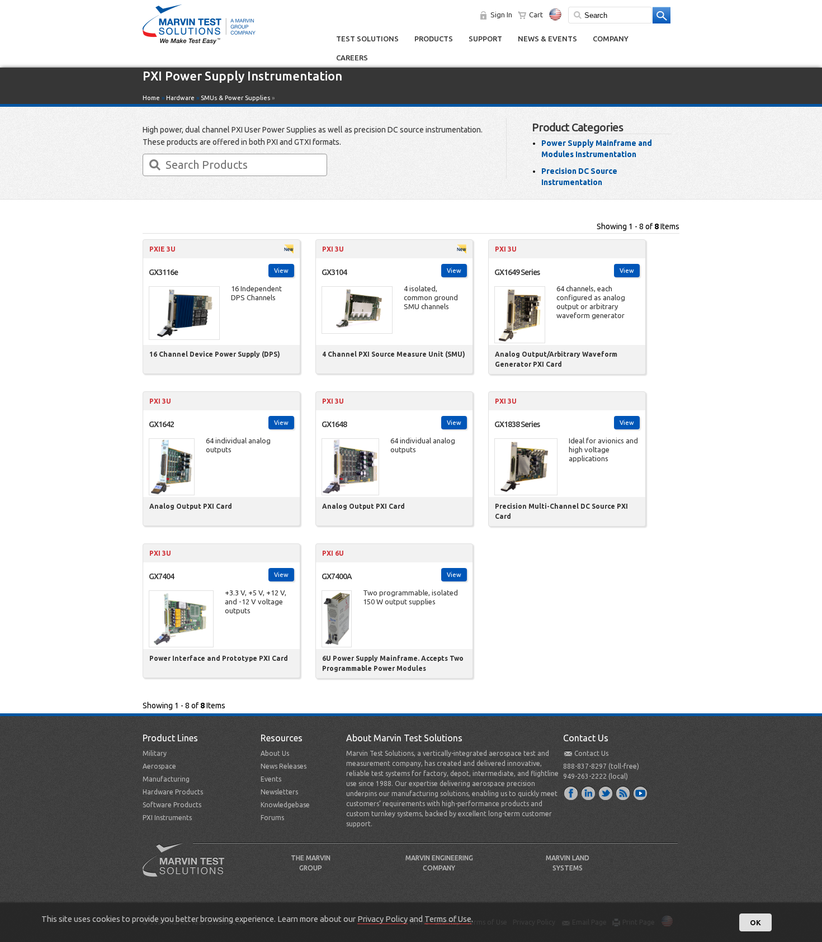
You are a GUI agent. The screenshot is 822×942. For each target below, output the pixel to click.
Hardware (180, 97)
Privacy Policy (382, 919)
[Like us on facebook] (571, 792)
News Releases (283, 766)
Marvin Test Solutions (188, 868)
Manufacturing (166, 779)
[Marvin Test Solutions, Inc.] (199, 45)
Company (611, 38)
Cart (536, 14)
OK (755, 922)
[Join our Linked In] (588, 792)
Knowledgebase (285, 804)
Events (271, 779)
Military (155, 753)
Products (433, 38)
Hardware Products (173, 792)
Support (485, 38)
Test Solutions (367, 38)
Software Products (172, 804)
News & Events (547, 38)
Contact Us (591, 753)
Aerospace (159, 766)
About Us (275, 753)
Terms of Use (447, 919)
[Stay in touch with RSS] (623, 792)
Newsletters (279, 792)
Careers (352, 57)
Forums (272, 817)
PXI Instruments (167, 817)
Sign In (501, 14)
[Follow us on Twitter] (606, 792)
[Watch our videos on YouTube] (640, 792)
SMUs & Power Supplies (235, 97)
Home (151, 97)
